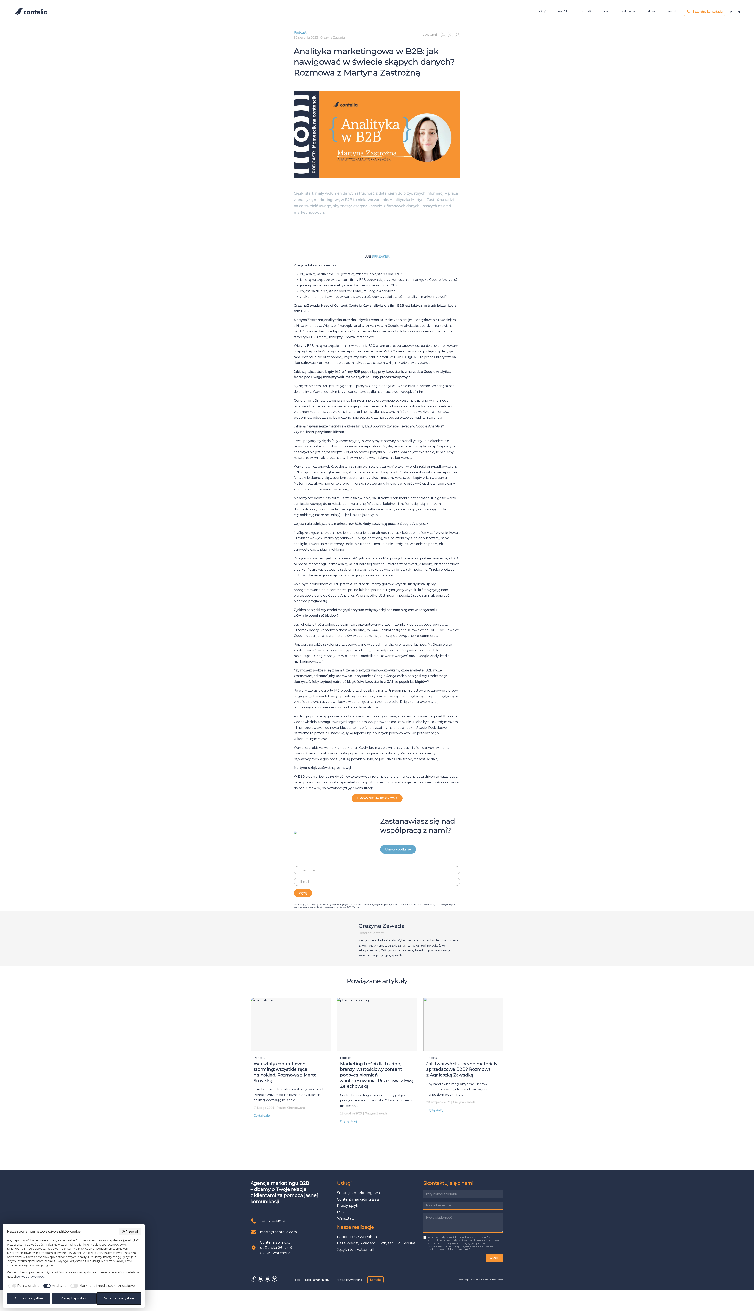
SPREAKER (381, 256)
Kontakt (672, 11)
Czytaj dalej (262, 1115)
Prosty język (347, 1205)
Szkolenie (628, 11)
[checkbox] (23, 1285)
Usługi (542, 11)
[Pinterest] (274, 1279)
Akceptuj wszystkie (119, 1298)
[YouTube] (267, 1279)
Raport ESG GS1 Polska (357, 1237)
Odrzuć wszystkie (29, 1298)
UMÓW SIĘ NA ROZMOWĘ (377, 798)
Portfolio (563, 11)
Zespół (586, 11)
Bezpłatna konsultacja (707, 11)
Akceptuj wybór (74, 1298)
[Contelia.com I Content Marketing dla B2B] (31, 11)
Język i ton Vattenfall (355, 1250)
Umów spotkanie (398, 849)
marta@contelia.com (278, 1232)
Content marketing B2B (358, 1199)
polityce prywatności (30, 1276)
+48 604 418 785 (274, 1221)
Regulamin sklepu (317, 1280)
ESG (340, 1212)
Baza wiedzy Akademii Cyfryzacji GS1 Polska (376, 1243)
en (738, 11)
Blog (606, 11)
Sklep (651, 11)
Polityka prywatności (458, 1249)
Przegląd (131, 1231)
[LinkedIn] (260, 1279)
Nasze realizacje (355, 1227)
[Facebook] (253, 1279)
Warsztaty (346, 1218)
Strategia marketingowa (358, 1193)
